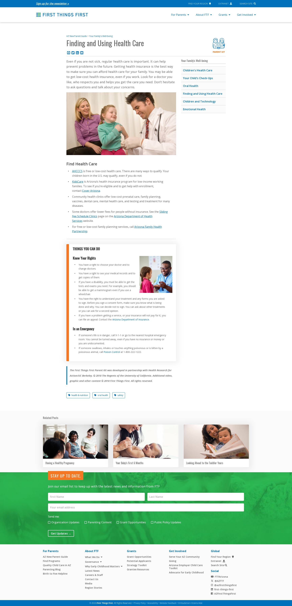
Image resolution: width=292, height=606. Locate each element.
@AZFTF (219, 580)
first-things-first (224, 589)
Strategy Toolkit (137, 565)
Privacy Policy (140, 603)
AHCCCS (77, 171)
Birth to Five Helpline (55, 573)
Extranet (223, 3)
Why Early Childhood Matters (102, 566)
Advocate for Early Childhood (186, 572)
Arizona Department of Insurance (130, 319)
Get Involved (245, 15)
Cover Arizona (91, 191)
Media (88, 583)
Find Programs (51, 561)
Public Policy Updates (167, 522)
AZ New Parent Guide (76, 36)
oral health (103, 395)
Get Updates (61, 533)
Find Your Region (198, 3)
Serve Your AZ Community (184, 556)
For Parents (178, 15)
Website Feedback (168, 603)
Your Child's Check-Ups (198, 78)
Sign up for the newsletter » (52, 3)
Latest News (92, 570)
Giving (172, 561)
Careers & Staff (94, 575)
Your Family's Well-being (101, 36)
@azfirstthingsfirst (225, 585)
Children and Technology (199, 101)
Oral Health (190, 86)
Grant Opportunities (133, 522)
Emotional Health (194, 109)
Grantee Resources (138, 569)
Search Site (246, 3)
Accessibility (152, 603)
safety (120, 395)
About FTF (202, 15)
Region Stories (93, 587)
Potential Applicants (139, 561)
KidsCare (77, 181)
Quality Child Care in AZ (57, 565)
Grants (223, 15)
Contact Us (91, 579)
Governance (92, 561)
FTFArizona (221, 576)
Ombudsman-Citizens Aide (190, 603)
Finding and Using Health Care (202, 94)
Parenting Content (100, 522)
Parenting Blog (51, 569)
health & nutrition (79, 395)
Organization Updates (65, 522)
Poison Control (111, 352)
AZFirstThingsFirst (225, 593)
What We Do (92, 557)
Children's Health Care (197, 70)
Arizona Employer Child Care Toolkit (186, 567)
